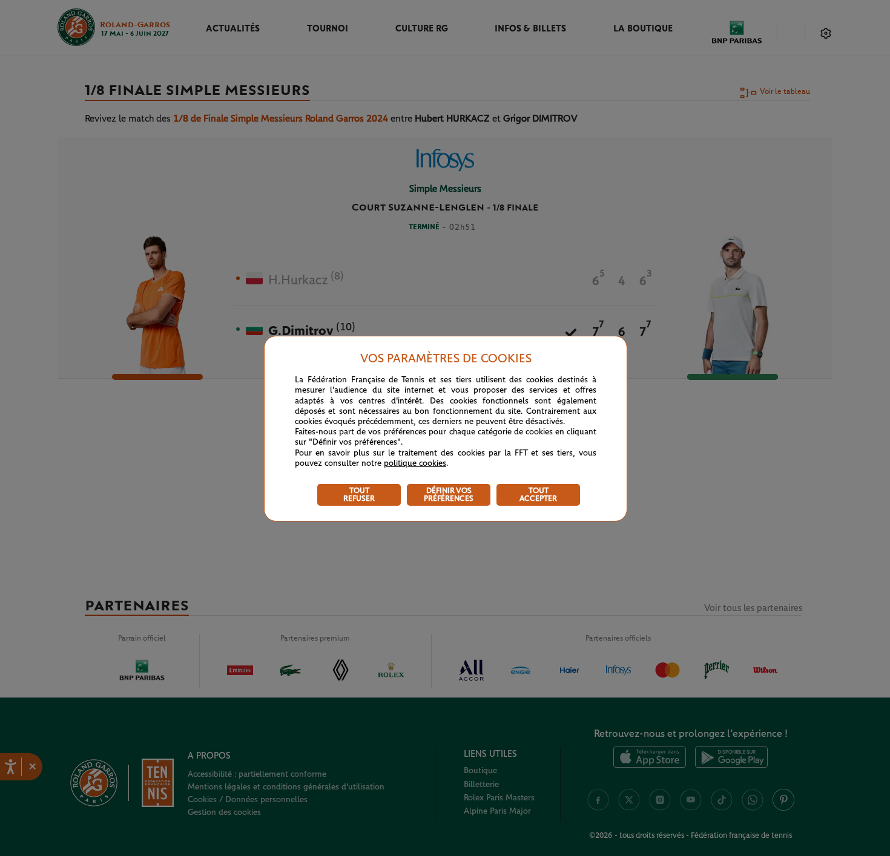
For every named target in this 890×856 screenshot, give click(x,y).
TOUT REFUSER (359, 495)
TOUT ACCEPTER (538, 495)
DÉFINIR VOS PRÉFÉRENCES (448, 495)
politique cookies (415, 463)
